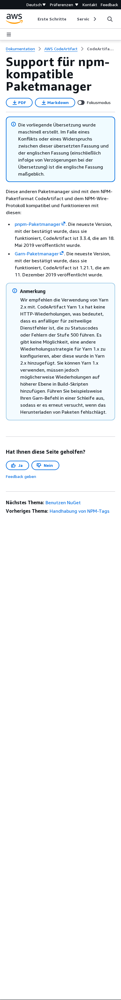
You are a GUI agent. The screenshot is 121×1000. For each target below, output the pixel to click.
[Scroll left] (33, 19)
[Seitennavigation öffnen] (9, 34)
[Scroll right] (94, 19)
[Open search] (110, 19)
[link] (101, 49)
